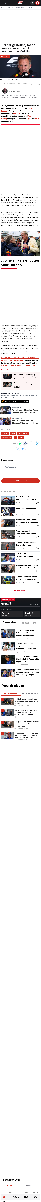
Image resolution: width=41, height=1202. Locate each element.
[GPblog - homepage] (20, 3)
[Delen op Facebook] (25, 443)
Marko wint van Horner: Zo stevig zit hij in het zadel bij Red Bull (24, 385)
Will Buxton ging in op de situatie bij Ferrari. (18, 365)
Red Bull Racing (7, 437)
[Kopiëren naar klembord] (18, 449)
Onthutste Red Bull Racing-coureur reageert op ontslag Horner (25, 377)
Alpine (29, 118)
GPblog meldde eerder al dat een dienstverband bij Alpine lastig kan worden (20, 359)
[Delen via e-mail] (23, 449)
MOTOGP (31, 7)
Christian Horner (23, 434)
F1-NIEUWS (5, 7)
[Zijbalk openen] (2, 3)
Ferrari (36, 118)
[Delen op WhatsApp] (19, 443)
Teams (29, 1185)
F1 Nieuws (4, 56)
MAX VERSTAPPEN (19, 7)
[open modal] (37, 2)
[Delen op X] (31, 443)
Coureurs (10, 1185)
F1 (15, 437)
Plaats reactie (20, 480)
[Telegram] (37, 443)
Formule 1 (17, 113)
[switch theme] (6, 3)
